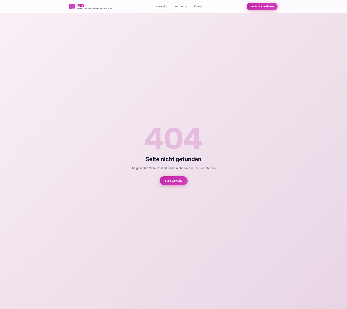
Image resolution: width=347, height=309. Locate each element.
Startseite (161, 6)
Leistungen (181, 6)
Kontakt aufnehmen (262, 6)
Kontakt (199, 6)
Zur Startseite (174, 180)
